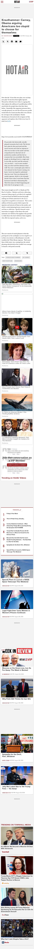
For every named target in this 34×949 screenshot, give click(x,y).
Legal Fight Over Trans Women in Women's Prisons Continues (16, 612)
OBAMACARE (18, 261)
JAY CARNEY (26, 257)
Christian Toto (6, 793)
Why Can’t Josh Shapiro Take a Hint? (15, 939)
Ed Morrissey (7, 36)
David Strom (5, 760)
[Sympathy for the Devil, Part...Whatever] (17, 743)
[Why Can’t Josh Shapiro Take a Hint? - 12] (17, 928)
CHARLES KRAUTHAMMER (13, 257)
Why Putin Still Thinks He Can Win (16, 699)
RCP (8, 121)
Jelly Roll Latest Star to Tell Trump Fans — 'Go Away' (16, 788)
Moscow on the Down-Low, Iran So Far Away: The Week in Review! (16, 669)
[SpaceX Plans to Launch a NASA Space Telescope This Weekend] (17, 569)
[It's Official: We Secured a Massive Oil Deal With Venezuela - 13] (17, 836)
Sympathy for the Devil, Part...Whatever (18, 545)
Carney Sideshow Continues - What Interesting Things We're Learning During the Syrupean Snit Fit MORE (19, 525)
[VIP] (31, 1)
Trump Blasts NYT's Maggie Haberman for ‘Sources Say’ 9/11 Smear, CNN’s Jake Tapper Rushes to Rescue (17, 878)
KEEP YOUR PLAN (7, 261)
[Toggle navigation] (2, 1)
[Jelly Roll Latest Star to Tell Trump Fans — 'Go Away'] (17, 775)
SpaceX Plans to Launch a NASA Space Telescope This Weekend (15, 581)
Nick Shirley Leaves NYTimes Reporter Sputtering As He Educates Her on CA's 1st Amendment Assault (17, 910)
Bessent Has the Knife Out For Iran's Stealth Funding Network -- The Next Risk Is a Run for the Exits (19, 539)
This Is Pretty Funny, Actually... (16, 519)
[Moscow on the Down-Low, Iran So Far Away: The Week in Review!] (17, 657)
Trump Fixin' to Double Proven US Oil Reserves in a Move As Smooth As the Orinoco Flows (18, 532)
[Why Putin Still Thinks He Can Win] (17, 688)
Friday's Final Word (12, 513)
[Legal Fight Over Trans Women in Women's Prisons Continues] (17, 599)
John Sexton (5, 586)
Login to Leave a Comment (17, 465)
